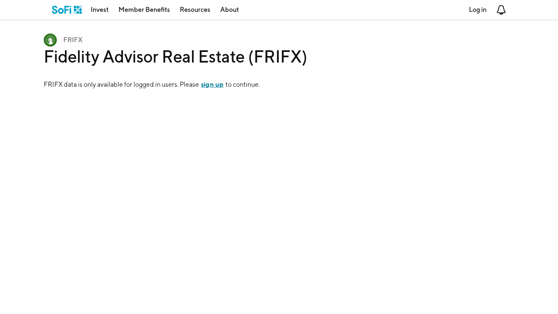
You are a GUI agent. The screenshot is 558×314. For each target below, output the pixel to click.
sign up (212, 84)
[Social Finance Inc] (67, 10)
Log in (478, 9)
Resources (195, 9)
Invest (100, 9)
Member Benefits (144, 9)
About (229, 9)
